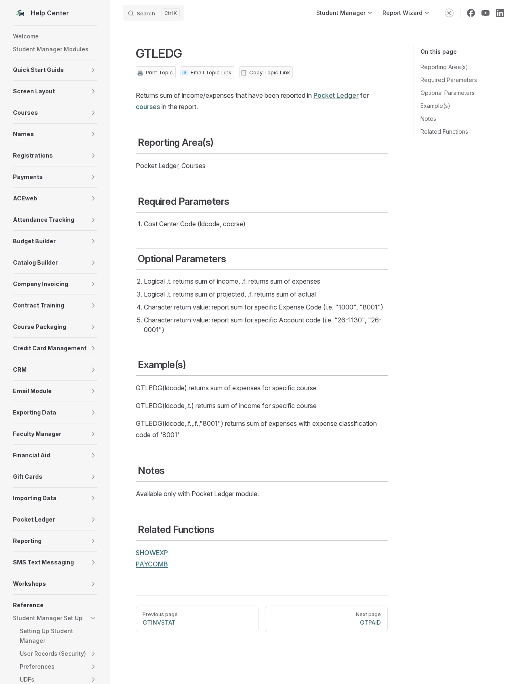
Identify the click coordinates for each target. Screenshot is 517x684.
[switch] (449, 12)
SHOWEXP (152, 553)
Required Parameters (448, 79)
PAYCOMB (152, 564)
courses (148, 107)
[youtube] (485, 13)
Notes (428, 118)
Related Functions (444, 131)
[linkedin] (500, 13)
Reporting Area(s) (444, 66)
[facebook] (471, 13)
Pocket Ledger (336, 95)
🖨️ (155, 72)
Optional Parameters (447, 92)
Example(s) (435, 105)
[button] (55, 69)
